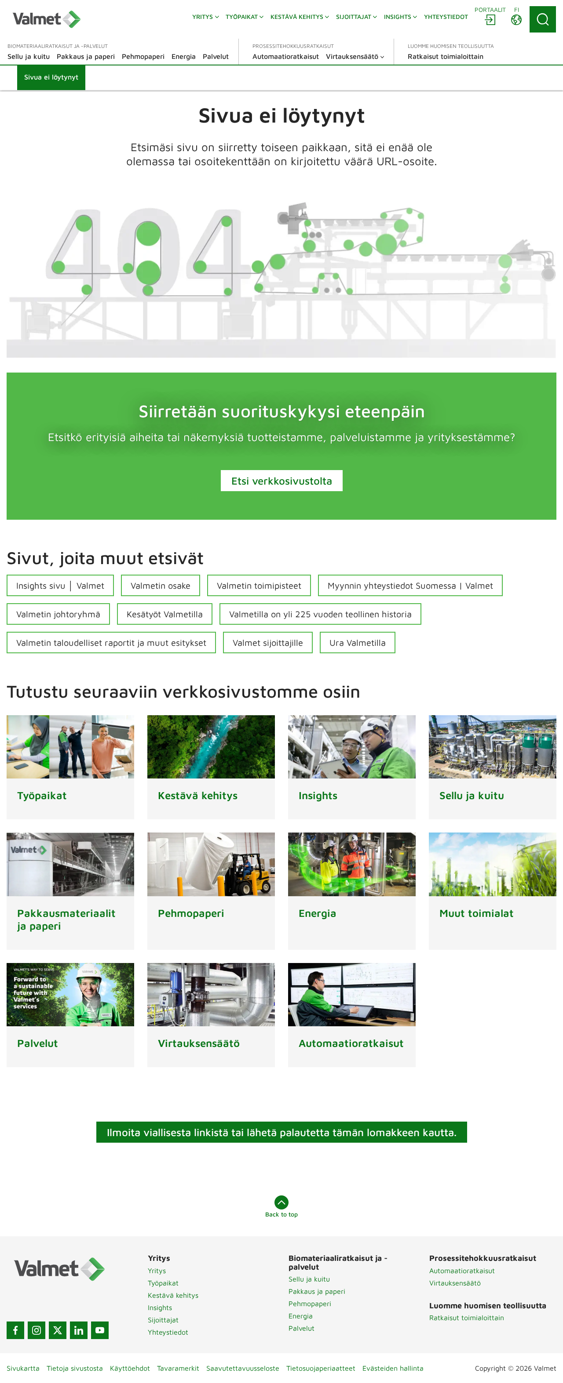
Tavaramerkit (178, 1368)
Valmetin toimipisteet (259, 585)
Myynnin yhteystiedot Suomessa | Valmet (410, 585)
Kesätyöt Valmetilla (165, 614)
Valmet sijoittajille (268, 642)
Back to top (281, 1214)
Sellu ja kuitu (309, 1279)
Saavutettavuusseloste (242, 1368)
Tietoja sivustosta (75, 1368)
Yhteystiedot (168, 1332)
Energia (301, 1316)
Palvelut (301, 1328)
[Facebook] (15, 1330)
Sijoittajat (163, 1320)
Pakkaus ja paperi (317, 1291)
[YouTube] (100, 1330)
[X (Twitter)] (57, 1330)
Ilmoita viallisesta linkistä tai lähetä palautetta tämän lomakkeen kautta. (282, 1132)
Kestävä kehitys (173, 1295)
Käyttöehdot (130, 1368)
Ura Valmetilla (357, 642)
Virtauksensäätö (455, 1283)
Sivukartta (23, 1368)
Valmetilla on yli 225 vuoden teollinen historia (320, 614)
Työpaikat (163, 1283)
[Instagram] (36, 1330)
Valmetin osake (160, 585)
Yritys (157, 1270)
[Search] (543, 19)
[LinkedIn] (79, 1330)
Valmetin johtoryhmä (58, 614)
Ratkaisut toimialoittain (466, 1317)
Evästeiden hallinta (393, 1368)
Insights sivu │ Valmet (60, 585)
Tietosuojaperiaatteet (320, 1368)
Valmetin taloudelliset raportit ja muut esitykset (111, 642)
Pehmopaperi (310, 1303)
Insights (160, 1307)
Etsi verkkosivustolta (281, 480)
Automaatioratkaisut (462, 1270)
